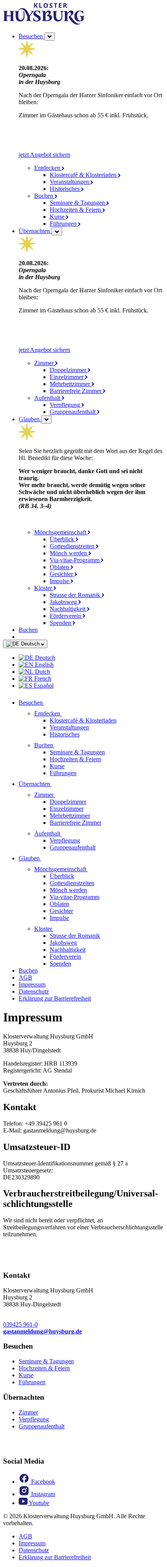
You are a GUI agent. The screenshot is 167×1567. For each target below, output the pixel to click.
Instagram (42, 1494)
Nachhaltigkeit (68, 609)
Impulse (60, 581)
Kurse (58, 216)
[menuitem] (91, 657)
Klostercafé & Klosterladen (84, 175)
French (42, 678)
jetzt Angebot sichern (44, 154)
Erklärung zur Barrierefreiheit (55, 998)
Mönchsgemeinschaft (61, 532)
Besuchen (31, 36)
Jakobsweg (64, 602)
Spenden (61, 623)
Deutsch (30, 644)
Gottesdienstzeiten (73, 546)
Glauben (30, 419)
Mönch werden (69, 553)
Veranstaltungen (70, 181)
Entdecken (48, 168)
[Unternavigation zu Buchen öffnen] (59, 745)
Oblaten (60, 567)
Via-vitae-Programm (75, 560)
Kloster (44, 588)
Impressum (32, 984)
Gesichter (62, 574)
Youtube (38, 1503)
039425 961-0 (20, 1324)
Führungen (64, 223)
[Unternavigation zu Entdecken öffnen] (66, 713)
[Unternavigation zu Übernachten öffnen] (56, 784)
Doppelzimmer (69, 370)
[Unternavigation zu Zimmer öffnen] (59, 794)
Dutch (41, 671)
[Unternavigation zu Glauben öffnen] (45, 858)
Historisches (65, 188)
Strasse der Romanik (76, 595)
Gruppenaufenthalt (73, 411)
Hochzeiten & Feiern (76, 209)
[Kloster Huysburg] (44, 22)
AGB (25, 977)
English (43, 664)
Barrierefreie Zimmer (76, 391)
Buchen (44, 195)
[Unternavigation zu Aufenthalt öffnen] (66, 833)
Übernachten (35, 231)
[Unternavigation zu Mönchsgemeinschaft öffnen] (92, 869)
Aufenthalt (48, 398)
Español (43, 685)
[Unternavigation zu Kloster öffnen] (58, 928)
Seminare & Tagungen (78, 202)
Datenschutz (34, 991)
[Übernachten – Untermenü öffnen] (57, 231)
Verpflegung (66, 405)
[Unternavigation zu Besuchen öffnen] (49, 702)
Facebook (42, 1481)
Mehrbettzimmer (71, 384)
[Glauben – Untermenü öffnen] (46, 419)
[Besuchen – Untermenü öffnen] (49, 37)
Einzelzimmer (67, 377)
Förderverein (66, 616)
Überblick (63, 539)
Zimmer (44, 363)
